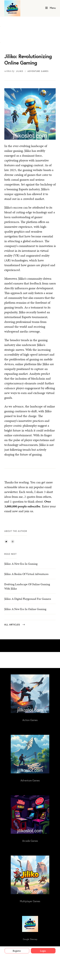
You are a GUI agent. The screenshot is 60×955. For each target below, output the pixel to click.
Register (17, 951)
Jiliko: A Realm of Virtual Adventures (26, 574)
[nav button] (46, 8)
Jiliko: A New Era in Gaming (20, 564)
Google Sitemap (30, 939)
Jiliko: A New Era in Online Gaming (25, 609)
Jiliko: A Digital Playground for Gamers (27, 599)
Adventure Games (38, 71)
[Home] (12, 8)
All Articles (12, 624)
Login (43, 951)
